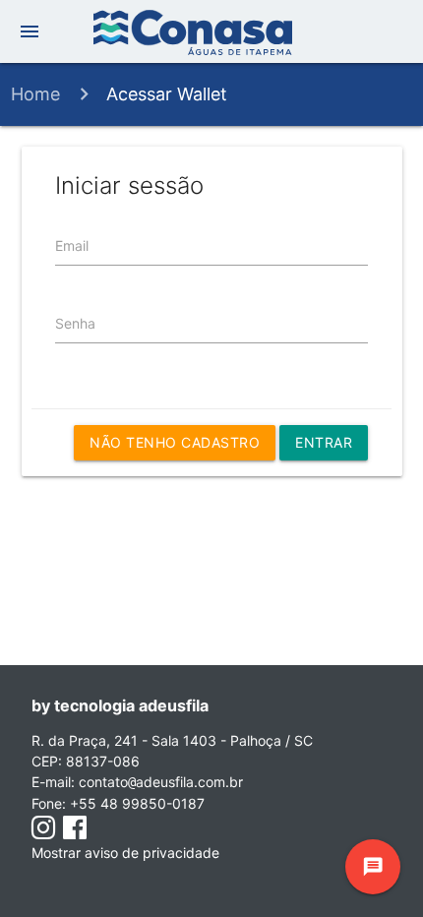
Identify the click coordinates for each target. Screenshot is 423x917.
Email (72, 245)
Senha (75, 323)
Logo (211, 32)
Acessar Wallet (166, 94)
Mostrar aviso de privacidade (125, 852)
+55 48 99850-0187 (137, 803)
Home (35, 94)
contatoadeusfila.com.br (161, 781)
